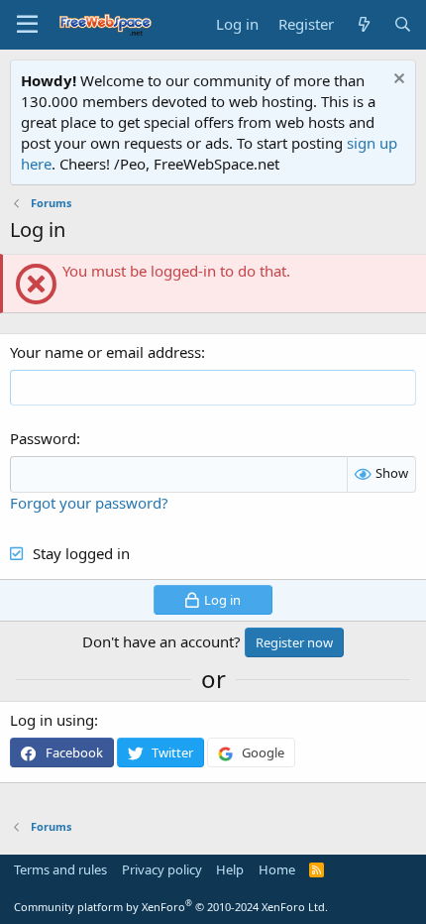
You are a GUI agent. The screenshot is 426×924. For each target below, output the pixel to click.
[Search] (402, 24)
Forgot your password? (89, 503)
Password (43, 438)
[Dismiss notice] (396, 80)
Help (230, 869)
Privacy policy (162, 869)
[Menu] (27, 25)
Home (277, 869)
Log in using (52, 720)
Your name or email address (105, 352)
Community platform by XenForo (171, 906)
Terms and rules (60, 869)
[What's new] (363, 24)
